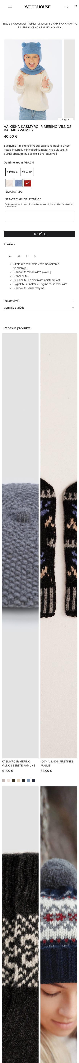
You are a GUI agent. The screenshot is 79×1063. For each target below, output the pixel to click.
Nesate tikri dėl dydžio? (23, 199)
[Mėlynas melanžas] (33, 780)
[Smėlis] (18, 780)
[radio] (12, 172)
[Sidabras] (8, 780)
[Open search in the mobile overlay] (67, 6)
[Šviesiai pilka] (3, 780)
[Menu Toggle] (10, 6)
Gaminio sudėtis (14, 307)
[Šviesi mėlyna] (28, 780)
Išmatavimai (14, 191)
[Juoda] (23, 780)
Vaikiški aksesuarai (39, 23)
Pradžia (6, 23)
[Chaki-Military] (13, 780)
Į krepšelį (39, 234)
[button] (39, 244)
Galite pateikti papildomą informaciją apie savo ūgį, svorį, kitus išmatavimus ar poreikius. (39, 205)
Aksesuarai (19, 23)
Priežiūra (9, 244)
